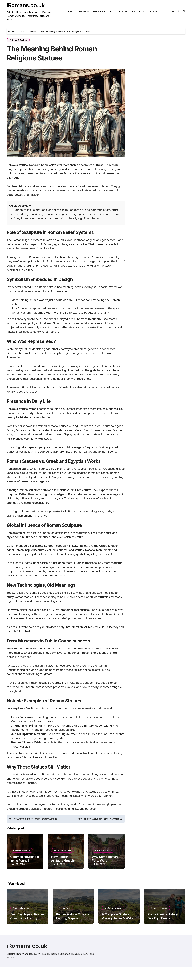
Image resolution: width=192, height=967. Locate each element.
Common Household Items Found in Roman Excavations (24, 860)
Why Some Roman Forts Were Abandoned (105, 860)
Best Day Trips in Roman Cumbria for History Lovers (27, 918)
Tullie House (83, 11)
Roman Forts (99, 11)
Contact (154, 11)
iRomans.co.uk (26, 5)
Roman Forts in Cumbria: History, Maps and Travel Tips (73, 918)
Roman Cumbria (127, 11)
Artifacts (142, 11)
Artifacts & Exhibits (18, 40)
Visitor (112, 11)
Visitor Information (21, 908)
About (70, 11)
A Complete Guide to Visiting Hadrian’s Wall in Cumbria (118, 918)
